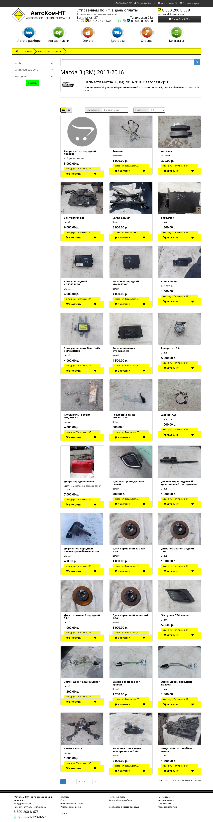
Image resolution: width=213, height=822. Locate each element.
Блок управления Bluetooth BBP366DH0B (82, 349)
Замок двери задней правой (126, 683)
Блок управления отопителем (123, 349)
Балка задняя (121, 217)
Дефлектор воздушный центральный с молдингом (179, 483)
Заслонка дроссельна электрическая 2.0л (126, 750)
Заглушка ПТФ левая (175, 615)
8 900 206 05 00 (141, 21)
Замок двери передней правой (176, 683)
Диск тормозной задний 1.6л (128, 550)
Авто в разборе (29, 41)
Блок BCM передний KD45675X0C (125, 283)
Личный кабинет (166, 797)
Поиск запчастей (117, 797)
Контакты (176, 41)
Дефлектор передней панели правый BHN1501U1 (81, 550)
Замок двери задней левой (82, 681)
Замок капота (73, 748)
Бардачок (167, 217)
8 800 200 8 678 (124, 3)
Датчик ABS (169, 414)
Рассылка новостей (167, 807)
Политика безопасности (72, 803)
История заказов (166, 800)
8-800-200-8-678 (26, 811)
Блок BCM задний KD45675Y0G (75, 283)
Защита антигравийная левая (176, 750)
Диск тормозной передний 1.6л (82, 616)
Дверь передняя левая (79, 481)
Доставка (117, 41)
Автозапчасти (58, 41)
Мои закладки (165, 803)
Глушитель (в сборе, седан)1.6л (77, 416)
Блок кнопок (169, 281)
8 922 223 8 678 (100, 21)
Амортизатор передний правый (80, 152)
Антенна (117, 151)
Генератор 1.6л (171, 348)
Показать (32, 83)
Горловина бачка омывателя (123, 416)
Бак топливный (74, 217)
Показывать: (141, 110)
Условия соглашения (70, 807)
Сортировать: (93, 110)
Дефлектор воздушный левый (128, 483)
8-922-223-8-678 (35, 817)
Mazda (28, 51)
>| (96, 781)
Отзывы (147, 41)
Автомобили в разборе (120, 800)
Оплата (88, 41)
